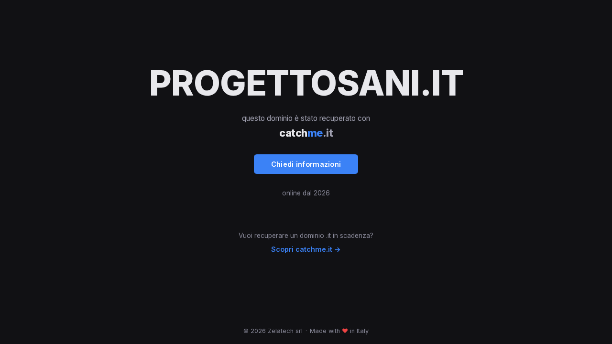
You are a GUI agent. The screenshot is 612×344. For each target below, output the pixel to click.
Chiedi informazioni (306, 164)
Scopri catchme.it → (306, 249)
